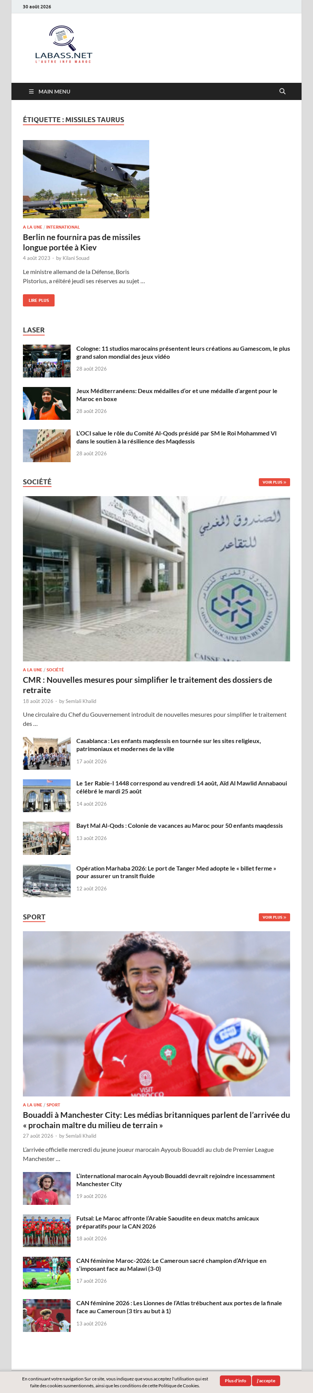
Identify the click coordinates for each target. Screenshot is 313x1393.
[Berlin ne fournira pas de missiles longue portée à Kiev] (86, 179)
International (63, 227)
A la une (32, 227)
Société (55, 669)
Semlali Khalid (81, 701)
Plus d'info (235, 1380)
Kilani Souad (76, 258)
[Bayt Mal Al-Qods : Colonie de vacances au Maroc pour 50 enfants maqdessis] (47, 826)
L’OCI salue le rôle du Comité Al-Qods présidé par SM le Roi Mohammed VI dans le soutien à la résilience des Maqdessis (176, 437)
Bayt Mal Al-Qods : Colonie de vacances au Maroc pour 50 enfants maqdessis (179, 825)
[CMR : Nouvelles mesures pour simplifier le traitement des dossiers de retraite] (156, 500)
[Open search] (282, 91)
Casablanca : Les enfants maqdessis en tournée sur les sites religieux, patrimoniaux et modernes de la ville (168, 744)
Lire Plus (36, 298)
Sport (53, 1105)
